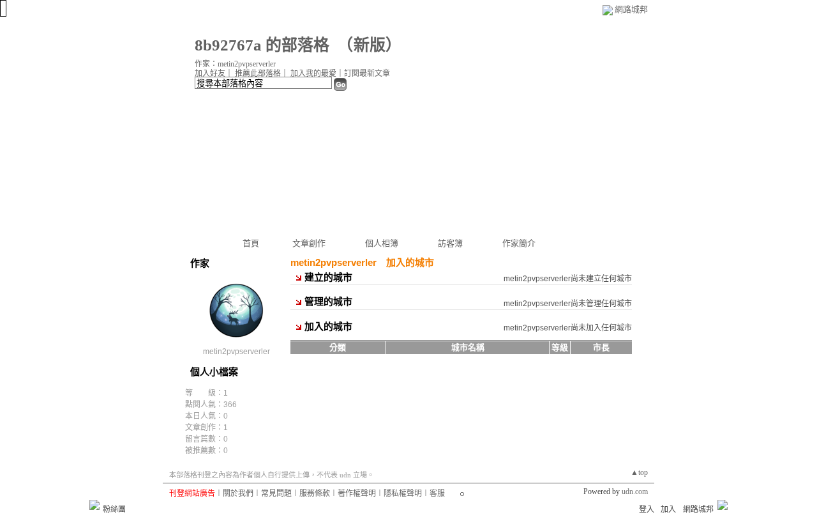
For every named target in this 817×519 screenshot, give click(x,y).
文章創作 (309, 243)
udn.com (635, 491)
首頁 (251, 243)
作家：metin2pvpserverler (235, 63)
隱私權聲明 (403, 493)
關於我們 (238, 493)
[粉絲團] (94, 505)
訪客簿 (450, 243)
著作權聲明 (357, 493)
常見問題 (276, 493)
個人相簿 (381, 243)
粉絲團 (114, 509)
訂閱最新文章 (367, 73)
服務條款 (314, 493)
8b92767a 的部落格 (262, 45)
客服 (437, 493)
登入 (646, 509)
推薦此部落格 (258, 73)
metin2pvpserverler (236, 351)
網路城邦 (631, 9)
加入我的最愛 (313, 73)
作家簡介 (519, 243)
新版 (370, 45)
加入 (668, 509)
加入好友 (210, 73)
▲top (639, 472)
